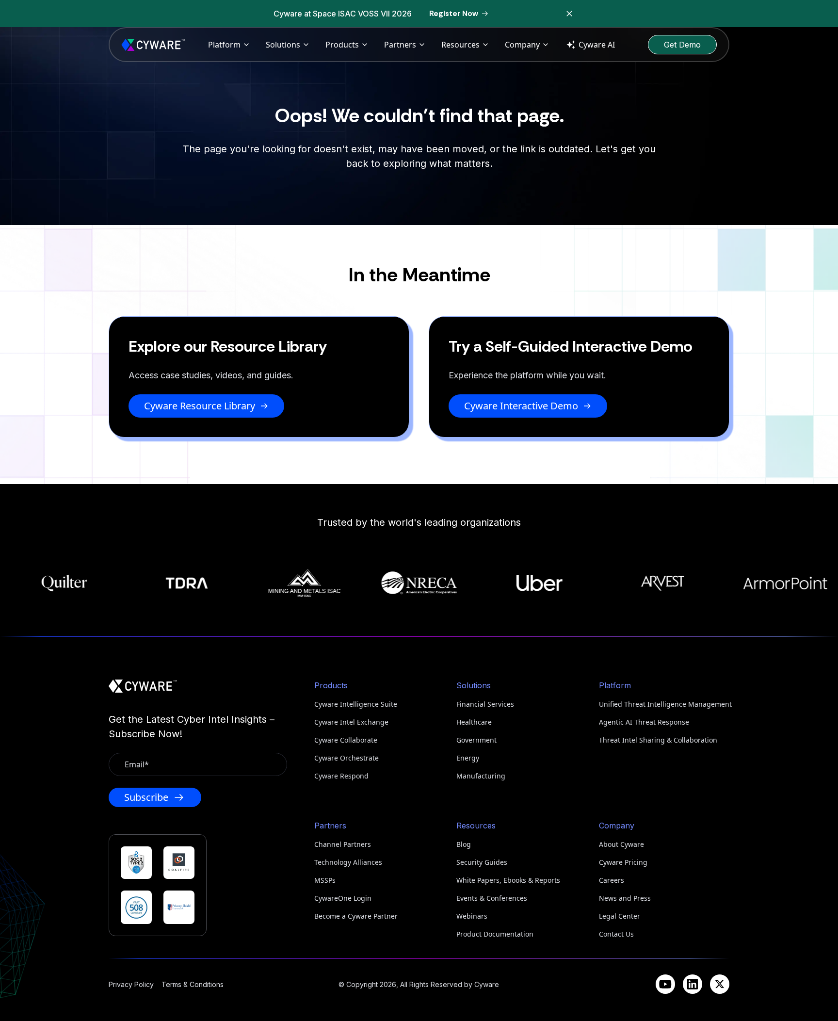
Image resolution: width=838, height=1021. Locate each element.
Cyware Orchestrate (346, 757)
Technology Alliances (348, 862)
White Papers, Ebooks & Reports (508, 880)
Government (476, 740)
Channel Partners (342, 844)
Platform (224, 44)
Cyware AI (597, 44)
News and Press (625, 898)
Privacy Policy (131, 984)
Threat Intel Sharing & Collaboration (658, 740)
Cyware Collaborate (345, 740)
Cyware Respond (341, 775)
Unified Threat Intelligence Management (664, 704)
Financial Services (485, 704)
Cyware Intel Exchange (351, 722)
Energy (467, 757)
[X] (719, 984)
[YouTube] (665, 984)
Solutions (283, 44)
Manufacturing (480, 775)
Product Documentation (494, 934)
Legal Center (619, 916)
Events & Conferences (491, 898)
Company (522, 44)
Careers (611, 880)
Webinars (471, 916)
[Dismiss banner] (569, 13)
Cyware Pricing (623, 862)
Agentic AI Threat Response (644, 722)
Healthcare (474, 722)
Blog (463, 844)
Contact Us (616, 934)
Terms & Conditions (192, 984)
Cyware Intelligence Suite (355, 704)
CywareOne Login (342, 898)
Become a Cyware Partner (356, 916)
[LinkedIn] (692, 984)
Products (342, 44)
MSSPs (325, 880)
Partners (400, 44)
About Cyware (621, 844)
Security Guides (481, 862)
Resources (460, 44)
